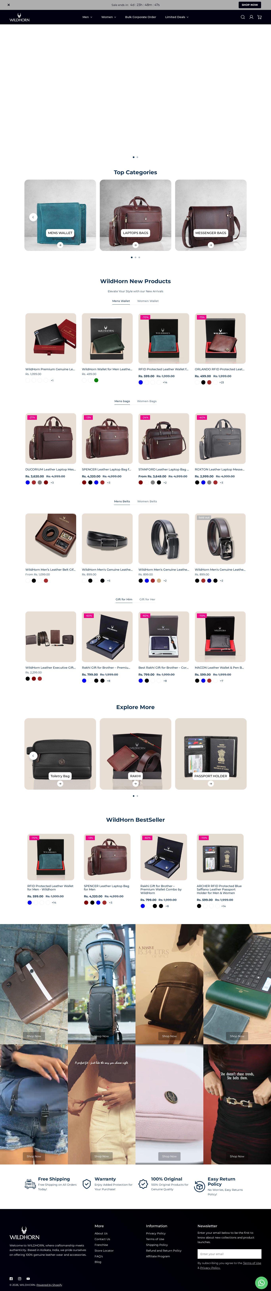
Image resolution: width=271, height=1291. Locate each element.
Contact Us (102, 1239)
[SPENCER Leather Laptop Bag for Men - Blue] (96, 482)
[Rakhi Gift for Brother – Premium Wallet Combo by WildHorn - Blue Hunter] (90, 680)
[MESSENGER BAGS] (211, 215)
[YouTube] (28, 1278)
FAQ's (99, 1256)
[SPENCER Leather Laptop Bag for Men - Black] (90, 482)
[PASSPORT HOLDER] (211, 754)
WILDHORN (27, 1284)
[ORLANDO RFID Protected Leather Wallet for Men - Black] (203, 382)
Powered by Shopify (49, 1284)
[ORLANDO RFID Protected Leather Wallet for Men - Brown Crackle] (197, 382)
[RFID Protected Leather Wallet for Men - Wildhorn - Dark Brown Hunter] (146, 382)
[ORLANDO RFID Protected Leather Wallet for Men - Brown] (209, 382)
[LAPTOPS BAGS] (135, 215)
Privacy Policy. (210, 1268)
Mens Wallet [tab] (121, 301)
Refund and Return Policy (164, 1250)
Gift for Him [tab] (124, 599)
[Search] (243, 17)
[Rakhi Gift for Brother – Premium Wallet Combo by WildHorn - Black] (96, 680)
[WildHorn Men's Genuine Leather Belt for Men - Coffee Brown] (153, 580)
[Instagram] (19, 1278)
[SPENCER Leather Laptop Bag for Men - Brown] (102, 482)
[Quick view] (68, 359)
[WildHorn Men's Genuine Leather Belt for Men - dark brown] (203, 580)
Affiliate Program (158, 1256)
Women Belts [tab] (147, 501)
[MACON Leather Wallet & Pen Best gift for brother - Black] (197, 680)
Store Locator (104, 1250)
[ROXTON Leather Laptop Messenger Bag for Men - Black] (197, 482)
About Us (101, 1233)
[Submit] (256, 1253)
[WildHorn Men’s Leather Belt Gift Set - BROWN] (46, 580)
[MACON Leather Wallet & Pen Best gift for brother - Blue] (203, 680)
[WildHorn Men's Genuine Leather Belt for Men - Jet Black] (197, 580)
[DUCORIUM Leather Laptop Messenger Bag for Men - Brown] (34, 482)
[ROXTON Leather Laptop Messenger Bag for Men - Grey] (209, 482)
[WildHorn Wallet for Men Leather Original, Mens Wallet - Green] (96, 380)
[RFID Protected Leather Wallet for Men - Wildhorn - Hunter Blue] (140, 382)
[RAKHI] (135, 754)
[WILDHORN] (19, 17)
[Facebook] (11, 1278)
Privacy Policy (156, 1233)
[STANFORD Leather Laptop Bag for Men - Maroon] (140, 482)
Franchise (101, 1245)
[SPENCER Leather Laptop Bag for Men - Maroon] (84, 482)
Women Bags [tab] (147, 401)
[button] (260, 17)
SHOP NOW (250, 4)
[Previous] (33, 217)
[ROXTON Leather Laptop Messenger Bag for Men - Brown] (215, 482)
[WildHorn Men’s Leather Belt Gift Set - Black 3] (27, 580)
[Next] (257, 217)
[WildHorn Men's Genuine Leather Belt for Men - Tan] (159, 580)
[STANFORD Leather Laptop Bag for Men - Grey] (153, 482)
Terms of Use (155, 1239)
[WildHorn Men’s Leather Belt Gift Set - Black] (34, 580)
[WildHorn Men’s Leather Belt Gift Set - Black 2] (39, 580)
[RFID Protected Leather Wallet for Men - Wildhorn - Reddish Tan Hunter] (159, 382)
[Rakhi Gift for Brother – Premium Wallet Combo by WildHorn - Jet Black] (102, 680)
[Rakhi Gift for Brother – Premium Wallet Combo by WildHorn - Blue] (84, 680)
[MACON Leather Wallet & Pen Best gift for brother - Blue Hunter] (215, 680)
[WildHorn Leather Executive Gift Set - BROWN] (39, 678)
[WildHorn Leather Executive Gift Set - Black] (27, 678)
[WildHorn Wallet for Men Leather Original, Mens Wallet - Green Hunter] (90, 380)
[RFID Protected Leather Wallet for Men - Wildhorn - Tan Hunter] (153, 382)
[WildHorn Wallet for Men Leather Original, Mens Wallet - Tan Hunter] (84, 380)
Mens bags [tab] (122, 401)
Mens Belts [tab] (122, 501)
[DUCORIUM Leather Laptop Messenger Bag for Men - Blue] (27, 482)
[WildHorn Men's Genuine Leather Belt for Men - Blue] (146, 580)
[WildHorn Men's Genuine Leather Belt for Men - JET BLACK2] (96, 580)
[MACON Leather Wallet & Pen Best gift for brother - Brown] (209, 680)
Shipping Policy (157, 1245)
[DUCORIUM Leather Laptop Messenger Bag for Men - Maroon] (46, 482)
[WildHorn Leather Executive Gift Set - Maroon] (34, 678)
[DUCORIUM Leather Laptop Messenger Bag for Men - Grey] (39, 482)
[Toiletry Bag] (60, 754)
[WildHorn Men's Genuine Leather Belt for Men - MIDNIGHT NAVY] (209, 580)
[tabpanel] (135, 349)
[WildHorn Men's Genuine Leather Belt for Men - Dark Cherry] (84, 580)
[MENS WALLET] (60, 215)
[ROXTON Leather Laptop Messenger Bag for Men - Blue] (203, 482)
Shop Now (34, 1036)
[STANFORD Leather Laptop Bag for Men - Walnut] (146, 482)
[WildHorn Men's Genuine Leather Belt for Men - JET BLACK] (90, 580)
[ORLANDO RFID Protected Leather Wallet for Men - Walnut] (215, 382)
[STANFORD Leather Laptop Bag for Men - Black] (159, 482)
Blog (98, 1262)
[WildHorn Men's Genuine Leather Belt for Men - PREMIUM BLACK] (102, 580)
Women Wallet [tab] (148, 301)
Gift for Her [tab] (147, 599)
